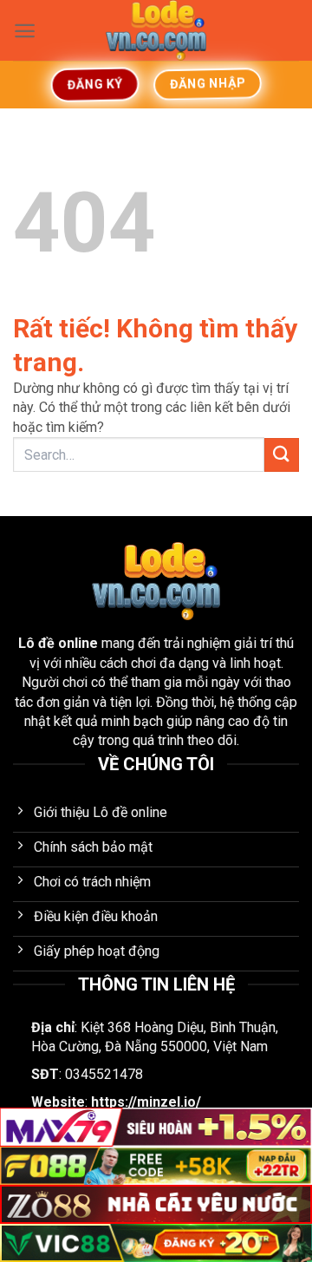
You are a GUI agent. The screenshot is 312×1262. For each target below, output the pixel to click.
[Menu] (24, 31)
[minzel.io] (156, 30)
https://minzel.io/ (146, 1102)
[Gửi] (281, 455)
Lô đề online (58, 643)
